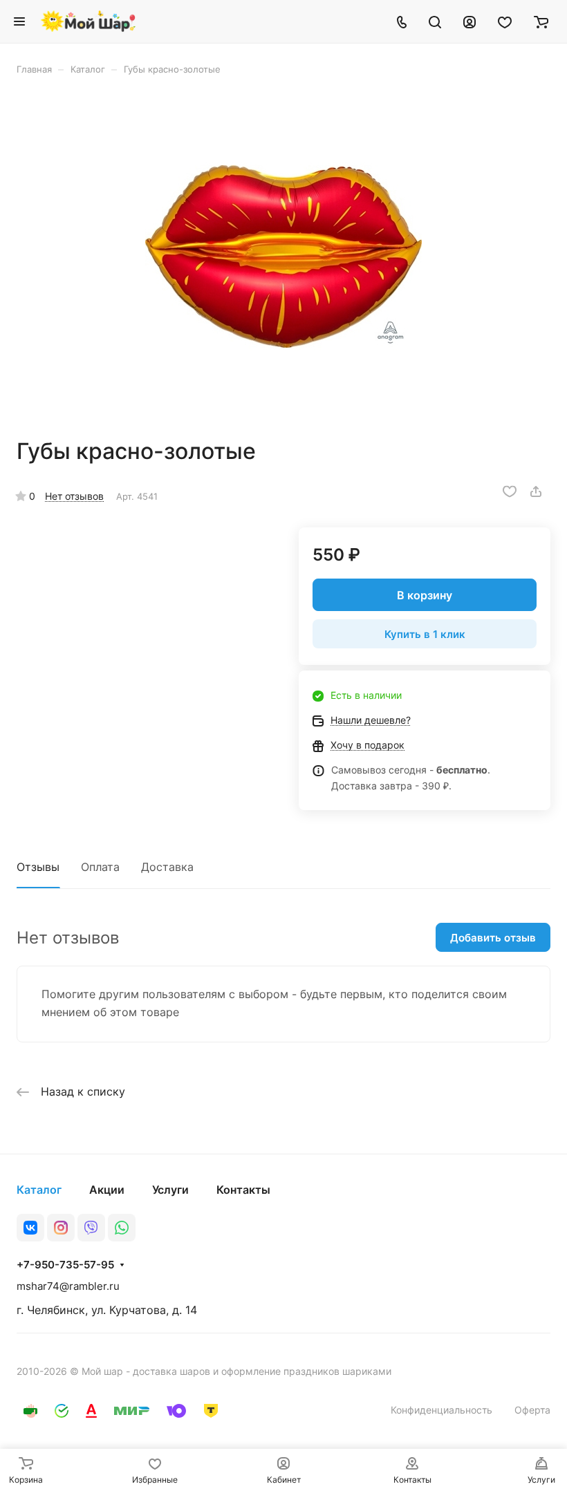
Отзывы (38, 867)
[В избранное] (510, 491)
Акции (106, 1190)
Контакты (243, 1190)
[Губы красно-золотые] (283, 256)
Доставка (167, 867)
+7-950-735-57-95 (65, 1265)
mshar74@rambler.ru (68, 1286)
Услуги (170, 1190)
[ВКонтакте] (30, 1227)
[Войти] (469, 21)
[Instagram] (61, 1227)
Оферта (532, 1410)
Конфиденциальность (441, 1410)
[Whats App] (122, 1227)
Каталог (39, 1190)
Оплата (100, 867)
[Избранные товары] (505, 21)
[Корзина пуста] (541, 21)
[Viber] (91, 1227)
